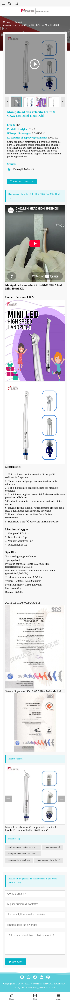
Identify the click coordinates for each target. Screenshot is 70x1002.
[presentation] (8, 799)
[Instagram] (28, 977)
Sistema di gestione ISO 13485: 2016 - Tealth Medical (33, 691)
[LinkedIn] (41, 977)
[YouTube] (22, 977)
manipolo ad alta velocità (48, 860)
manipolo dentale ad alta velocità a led (24, 853)
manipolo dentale (53, 847)
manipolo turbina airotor (19, 860)
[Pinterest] (48, 977)
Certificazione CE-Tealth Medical (22, 603)
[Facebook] (35, 977)
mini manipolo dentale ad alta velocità (24, 847)
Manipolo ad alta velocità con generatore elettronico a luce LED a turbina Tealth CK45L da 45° (32, 828)
